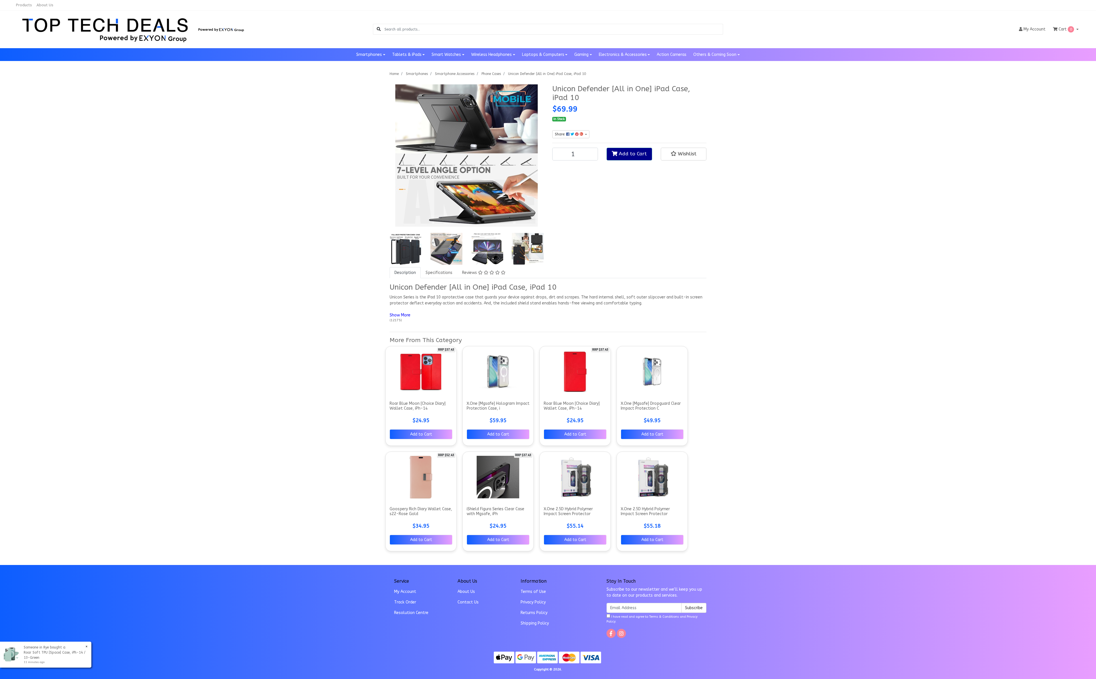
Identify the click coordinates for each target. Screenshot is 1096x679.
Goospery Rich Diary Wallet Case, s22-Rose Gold (421, 511)
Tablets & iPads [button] (407, 54)
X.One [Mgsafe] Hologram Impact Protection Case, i (498, 406)
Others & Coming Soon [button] (714, 54)
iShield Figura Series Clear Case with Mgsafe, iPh (495, 511)
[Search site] (378, 29)
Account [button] (1034, 29)
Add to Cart (632, 154)
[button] (683, 154)
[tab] (405, 272)
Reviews (470, 272)
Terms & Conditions (664, 617)
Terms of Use (533, 591)
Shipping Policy (535, 623)
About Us (45, 5)
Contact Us (468, 602)
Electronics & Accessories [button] (623, 54)
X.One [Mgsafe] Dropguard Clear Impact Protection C (651, 406)
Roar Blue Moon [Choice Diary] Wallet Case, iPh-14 (418, 406)
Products (24, 5)
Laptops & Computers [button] (543, 54)
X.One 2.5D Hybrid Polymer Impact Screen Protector (568, 511)
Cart (1064, 29)
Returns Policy (534, 612)
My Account (405, 591)
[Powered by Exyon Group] (221, 29)
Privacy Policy (533, 602)
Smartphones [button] (369, 54)
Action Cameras (671, 54)
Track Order (405, 602)
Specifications (439, 272)
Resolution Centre (411, 612)
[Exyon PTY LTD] (106, 29)
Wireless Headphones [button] (491, 54)
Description (405, 272)
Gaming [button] (581, 54)
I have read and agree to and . (652, 619)
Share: (560, 134)
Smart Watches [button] (446, 54)
